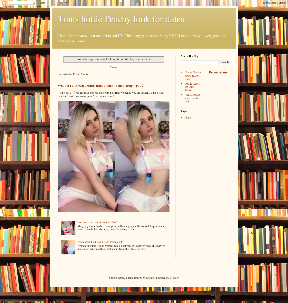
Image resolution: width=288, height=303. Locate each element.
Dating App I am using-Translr (192, 87)
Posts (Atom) (80, 74)
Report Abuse (218, 72)
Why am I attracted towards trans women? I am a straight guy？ (101, 85)
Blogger (174, 277)
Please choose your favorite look (192, 98)
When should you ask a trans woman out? (100, 242)
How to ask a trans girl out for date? (97, 222)
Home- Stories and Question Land (193, 75)
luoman (150, 277)
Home (113, 67)
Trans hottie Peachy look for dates (121, 18)
